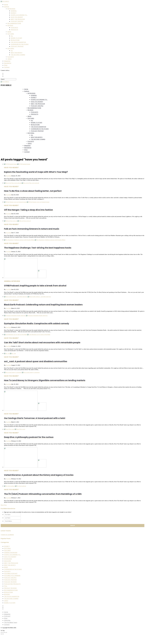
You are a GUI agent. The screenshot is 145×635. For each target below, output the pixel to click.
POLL (5, 586)
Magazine (7, 61)
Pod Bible (8, 175)
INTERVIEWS (11, 9)
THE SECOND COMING (18, 55)
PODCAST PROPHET (17, 46)
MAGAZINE (7, 561)
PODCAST (7, 616)
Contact (7, 67)
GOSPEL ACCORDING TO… (19, 15)
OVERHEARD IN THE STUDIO (20, 44)
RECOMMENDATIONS (14, 23)
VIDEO (9, 59)
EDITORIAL (10, 48)
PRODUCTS (14, 30)
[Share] (3, 632)
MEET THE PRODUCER (18, 19)
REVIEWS (10, 25)
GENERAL (14, 11)
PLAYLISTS (10, 57)
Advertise (7, 620)
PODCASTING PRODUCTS (12, 584)
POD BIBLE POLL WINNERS (12, 576)
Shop (5, 65)
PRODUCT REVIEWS (10, 588)
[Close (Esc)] (1, 632)
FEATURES (10, 34)
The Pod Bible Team (10, 622)
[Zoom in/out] (6, 632)
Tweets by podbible (7, 535)
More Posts (4, 505)
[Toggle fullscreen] (4, 632)
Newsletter (7, 63)
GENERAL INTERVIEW (10, 553)
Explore (6, 7)
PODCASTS (14, 28)
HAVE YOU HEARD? (17, 17)
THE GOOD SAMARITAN (18, 42)
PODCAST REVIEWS (10, 582)
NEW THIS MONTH (16, 53)
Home (6, 5)
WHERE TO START (16, 38)
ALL (12, 36)
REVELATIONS (15, 40)
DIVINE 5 (13, 13)
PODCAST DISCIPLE (17, 21)
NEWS (9, 32)
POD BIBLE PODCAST (10, 573)
